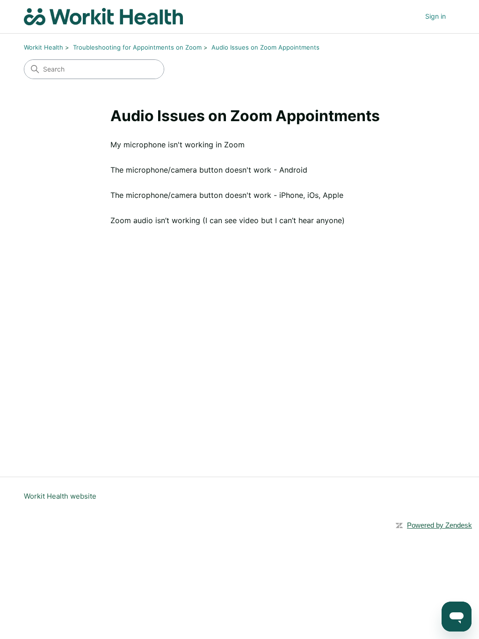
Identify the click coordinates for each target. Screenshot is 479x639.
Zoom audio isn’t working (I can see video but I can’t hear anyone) (227, 220)
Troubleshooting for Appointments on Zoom (137, 47)
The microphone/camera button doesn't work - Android (208, 169)
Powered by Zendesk (439, 525)
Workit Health (43, 47)
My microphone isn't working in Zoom (177, 144)
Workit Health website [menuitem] (60, 496)
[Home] (103, 16)
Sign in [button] (435, 16)
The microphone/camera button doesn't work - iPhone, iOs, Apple (226, 195)
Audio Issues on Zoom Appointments (265, 47)
